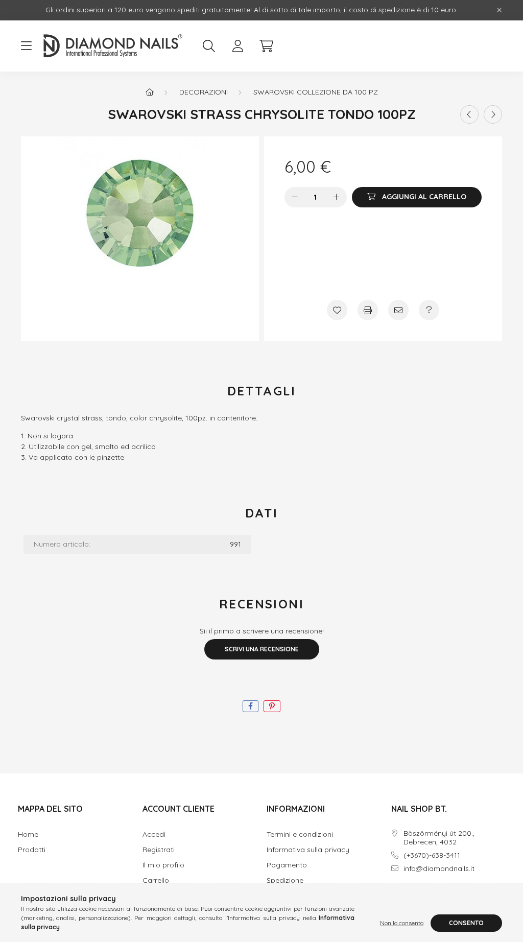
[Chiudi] (499, 10)
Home (28, 834)
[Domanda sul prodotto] (429, 310)
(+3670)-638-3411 (431, 855)
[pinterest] (272, 706)
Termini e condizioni (300, 834)
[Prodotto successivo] (493, 114)
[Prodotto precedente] (469, 114)
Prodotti (31, 849)
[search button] (209, 46)
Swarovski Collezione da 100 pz (315, 92)
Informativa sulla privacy (308, 849)
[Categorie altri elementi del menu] (26, 46)
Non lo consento (401, 923)
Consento (466, 923)
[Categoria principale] (150, 92)
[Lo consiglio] (398, 310)
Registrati (158, 849)
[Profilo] (237, 46)
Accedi (153, 834)
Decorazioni (203, 92)
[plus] (336, 197)
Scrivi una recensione (262, 649)
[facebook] (250, 706)
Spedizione (285, 880)
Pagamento (287, 865)
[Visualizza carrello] (266, 46)
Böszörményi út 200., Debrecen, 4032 (438, 837)
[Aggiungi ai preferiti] (337, 310)
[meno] (294, 197)
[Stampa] (368, 310)
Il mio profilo (163, 865)
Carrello (155, 880)
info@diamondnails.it (438, 868)
